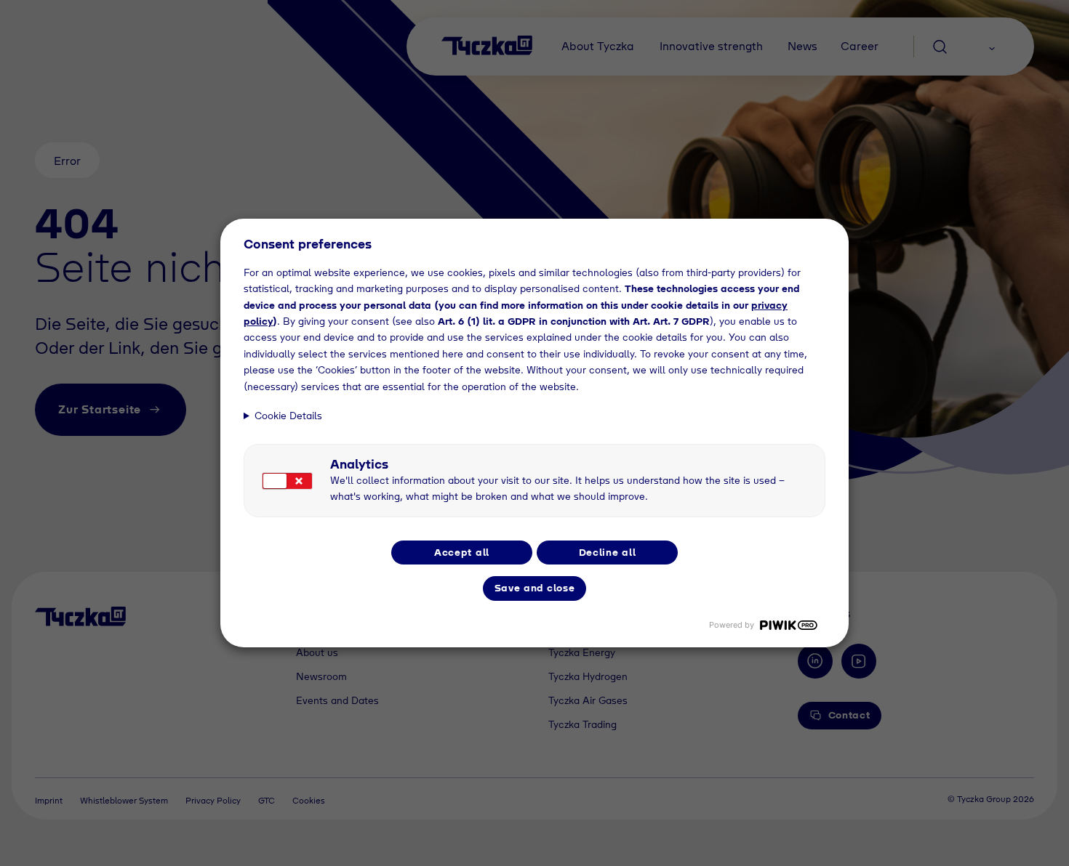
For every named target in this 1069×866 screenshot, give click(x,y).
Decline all (607, 552)
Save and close (535, 588)
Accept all (461, 552)
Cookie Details (288, 415)
